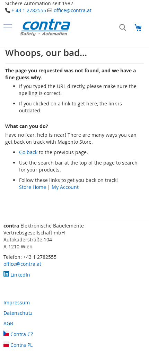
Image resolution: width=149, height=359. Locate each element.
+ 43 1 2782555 (28, 10)
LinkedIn (19, 274)
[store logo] (45, 27)
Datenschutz (18, 313)
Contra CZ (21, 334)
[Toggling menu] (7, 27)
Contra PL (21, 345)
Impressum (16, 302)
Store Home (32, 187)
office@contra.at (72, 10)
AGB (8, 323)
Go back (28, 152)
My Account (65, 187)
